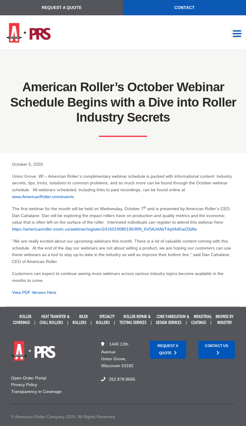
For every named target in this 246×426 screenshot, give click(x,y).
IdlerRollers (80, 319)
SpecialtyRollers (105, 319)
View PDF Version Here (34, 292)
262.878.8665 (122, 379)
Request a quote (168, 349)
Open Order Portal (28, 378)
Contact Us (216, 346)
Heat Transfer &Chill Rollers (55, 319)
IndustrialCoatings (201, 319)
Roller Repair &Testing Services (135, 319)
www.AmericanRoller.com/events (43, 196)
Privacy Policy (24, 384)
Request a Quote (62, 7)
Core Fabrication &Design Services (172, 319)
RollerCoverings (22, 319)
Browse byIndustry (224, 319)
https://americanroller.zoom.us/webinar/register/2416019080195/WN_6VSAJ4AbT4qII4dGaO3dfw (104, 229)
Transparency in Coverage (36, 391)
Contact (184, 7)
